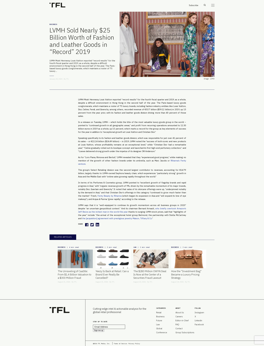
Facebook (199, 324)
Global (159, 328)
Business (53, 24)
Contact (179, 328)
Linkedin (198, 320)
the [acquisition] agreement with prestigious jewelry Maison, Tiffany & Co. (117, 218)
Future (159, 320)
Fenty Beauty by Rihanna (109, 196)
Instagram (199, 312)
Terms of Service (120, 343)
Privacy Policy (134, 343)
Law (134, 247)
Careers (179, 316)
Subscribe (193, 5)
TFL (67, 79)
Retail (158, 312)
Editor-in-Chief (182, 320)
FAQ (177, 324)
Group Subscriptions (184, 332)
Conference (161, 332)
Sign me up (98, 330)
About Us (179, 312)
